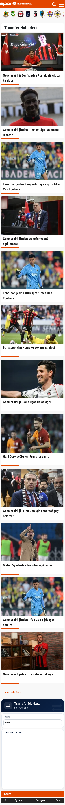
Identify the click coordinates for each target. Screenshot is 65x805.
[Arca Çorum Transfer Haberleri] (20, 13)
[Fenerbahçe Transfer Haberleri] (57, 13)
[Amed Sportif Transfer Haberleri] (12, 13)
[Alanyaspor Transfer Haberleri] (5, 13)
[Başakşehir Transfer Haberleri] (27, 13)
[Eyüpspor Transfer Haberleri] (49, 13)
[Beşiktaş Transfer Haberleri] (34, 13)
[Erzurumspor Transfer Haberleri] (42, 13)
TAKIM (6, 717)
